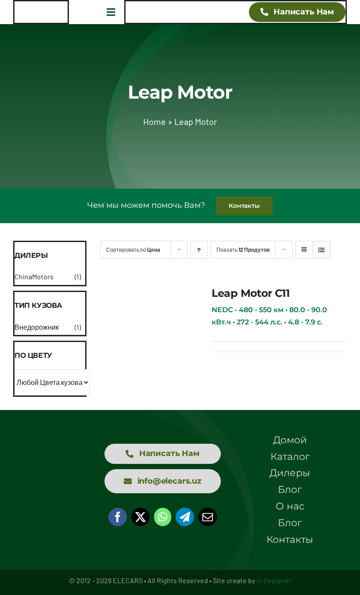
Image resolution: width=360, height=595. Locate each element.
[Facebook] (117, 517)
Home (154, 121)
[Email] (207, 517)
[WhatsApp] (162, 517)
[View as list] (321, 249)
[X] (140, 517)
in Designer (274, 580)
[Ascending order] (199, 250)
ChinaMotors (34, 276)
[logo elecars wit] (49, 479)
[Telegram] (184, 517)
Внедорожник (36, 327)
